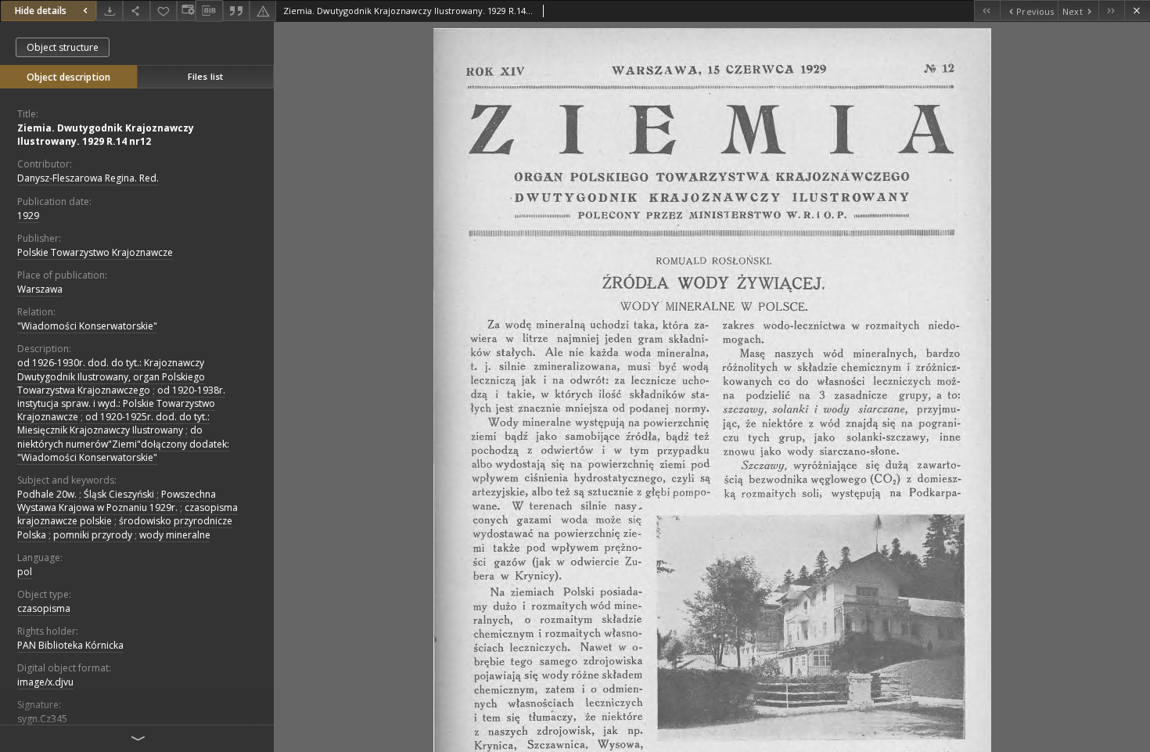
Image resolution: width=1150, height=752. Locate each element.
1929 (28, 215)
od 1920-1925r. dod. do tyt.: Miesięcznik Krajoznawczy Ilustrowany (113, 423)
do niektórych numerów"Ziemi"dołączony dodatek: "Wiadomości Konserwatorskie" (123, 443)
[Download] (109, 10)
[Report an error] (263, 10)
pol (24, 571)
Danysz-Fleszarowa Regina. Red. (88, 178)
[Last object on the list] (1111, 10)
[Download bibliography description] (209, 11)
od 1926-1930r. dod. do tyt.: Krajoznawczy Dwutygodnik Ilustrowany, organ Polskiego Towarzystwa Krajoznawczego (111, 376)
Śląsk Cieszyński (119, 494)
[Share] (136, 10)
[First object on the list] (987, 10)
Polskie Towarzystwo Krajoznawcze (95, 252)
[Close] (1137, 10)
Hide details (40, 10)
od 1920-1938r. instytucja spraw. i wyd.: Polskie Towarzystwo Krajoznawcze (121, 403)
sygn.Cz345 (42, 718)
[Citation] (236, 10)
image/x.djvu (45, 682)
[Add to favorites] (163, 10)
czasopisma (43, 608)
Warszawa (40, 289)
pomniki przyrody (92, 535)
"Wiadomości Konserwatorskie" (87, 326)
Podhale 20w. (47, 494)
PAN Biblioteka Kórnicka (70, 645)
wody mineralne (174, 535)
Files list (205, 76)
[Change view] (186, 10)
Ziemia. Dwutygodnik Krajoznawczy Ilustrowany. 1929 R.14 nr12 (105, 134)
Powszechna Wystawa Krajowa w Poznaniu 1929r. (116, 501)
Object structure (63, 47)
